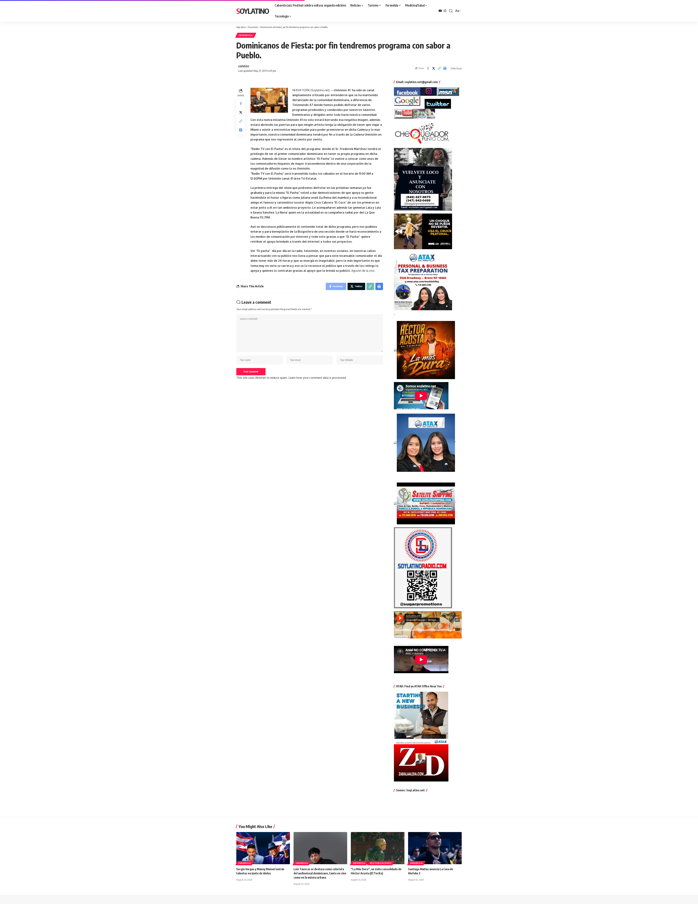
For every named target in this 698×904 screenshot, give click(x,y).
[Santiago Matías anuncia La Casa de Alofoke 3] (435, 848)
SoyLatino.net (400, 644)
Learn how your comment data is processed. (317, 377)
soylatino (243, 65)
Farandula (246, 35)
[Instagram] (445, 10)
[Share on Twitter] (433, 68)
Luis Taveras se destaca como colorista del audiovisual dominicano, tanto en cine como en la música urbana (320, 873)
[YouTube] (440, 10)
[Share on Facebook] (427, 68)
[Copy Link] (439, 68)
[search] (451, 11)
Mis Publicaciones (380, 863)
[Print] (444, 68)
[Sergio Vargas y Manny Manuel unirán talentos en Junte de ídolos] (263, 848)
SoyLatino (252, 11)
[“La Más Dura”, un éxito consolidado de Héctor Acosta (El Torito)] (377, 848)
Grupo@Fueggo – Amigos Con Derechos (424, 644)
